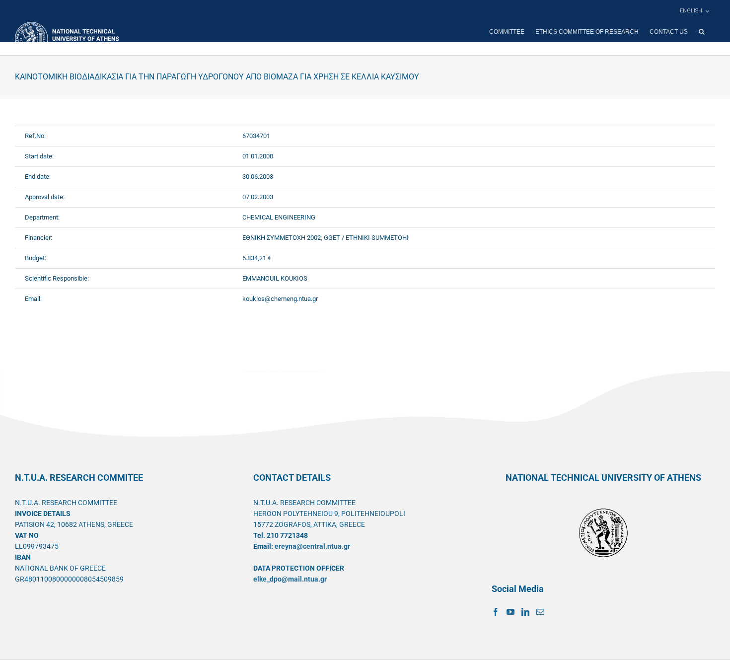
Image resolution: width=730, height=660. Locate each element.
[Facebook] (496, 612)
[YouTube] (510, 612)
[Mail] (540, 612)
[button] (701, 32)
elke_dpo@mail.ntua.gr (290, 579)
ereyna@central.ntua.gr (312, 546)
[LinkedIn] (525, 612)
